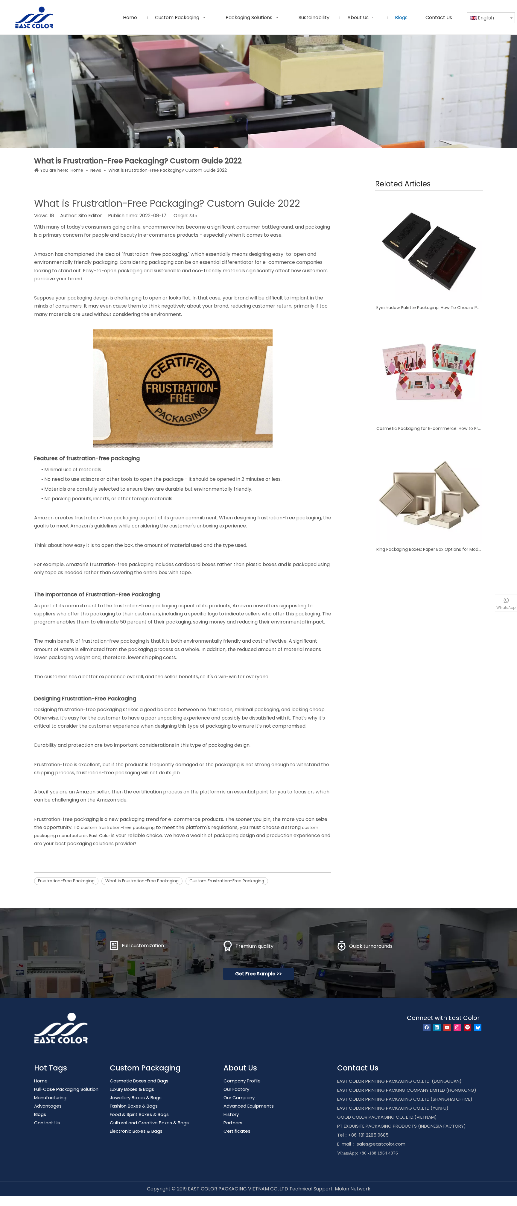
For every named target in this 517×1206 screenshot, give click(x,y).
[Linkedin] (437, 1027)
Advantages (48, 1106)
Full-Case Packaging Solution (66, 1089)
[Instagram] (457, 1027)
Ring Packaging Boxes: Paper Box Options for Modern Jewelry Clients (429, 549)
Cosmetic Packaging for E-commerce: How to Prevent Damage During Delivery (429, 428)
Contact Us (47, 1123)
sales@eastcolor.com (381, 1144)
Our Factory (236, 1089)
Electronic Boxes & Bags (136, 1131)
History (231, 1114)
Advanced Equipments (248, 1106)
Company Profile (242, 1081)
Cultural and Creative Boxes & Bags (149, 1123)
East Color (99, 836)
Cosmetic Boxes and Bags (139, 1081)
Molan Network (352, 1188)
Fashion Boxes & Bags (134, 1106)
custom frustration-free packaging (118, 828)
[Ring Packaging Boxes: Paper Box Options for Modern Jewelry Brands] (429, 491)
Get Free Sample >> (258, 973)
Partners (232, 1123)
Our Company (239, 1097)
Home (41, 1081)
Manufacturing (50, 1097)
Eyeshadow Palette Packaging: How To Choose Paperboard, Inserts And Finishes (429, 308)
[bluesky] (477, 1027)
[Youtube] (447, 1027)
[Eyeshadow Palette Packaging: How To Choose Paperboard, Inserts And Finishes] (429, 249)
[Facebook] (427, 1027)
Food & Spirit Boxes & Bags (139, 1114)
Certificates (236, 1131)
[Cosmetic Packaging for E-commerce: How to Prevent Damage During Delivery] (429, 370)
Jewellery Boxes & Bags (136, 1097)
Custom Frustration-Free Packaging (226, 881)
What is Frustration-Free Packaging (142, 881)
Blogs (40, 1114)
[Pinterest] (467, 1027)
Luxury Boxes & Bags (132, 1089)
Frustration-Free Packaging (66, 881)
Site (193, 216)
